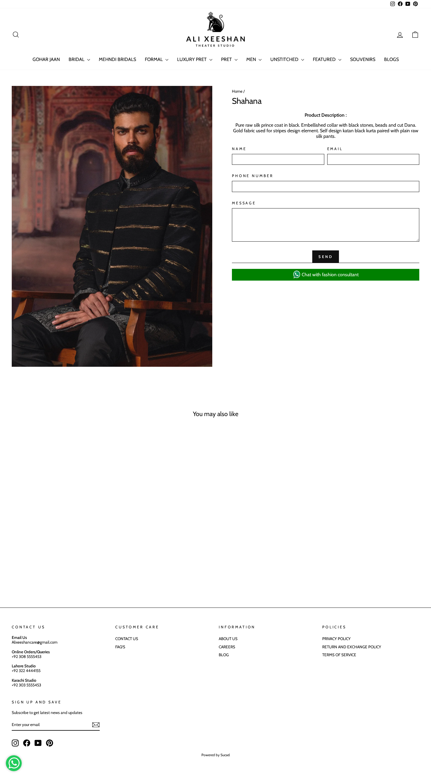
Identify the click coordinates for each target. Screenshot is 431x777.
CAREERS (227, 646)
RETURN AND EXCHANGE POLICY (351, 646)
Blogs (391, 59)
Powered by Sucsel (215, 755)
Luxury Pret (192, 59)
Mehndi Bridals (117, 59)
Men (251, 59)
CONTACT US (126, 638)
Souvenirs (362, 59)
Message (244, 203)
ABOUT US (228, 638)
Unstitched (285, 59)
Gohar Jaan (46, 59)
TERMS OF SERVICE (339, 654)
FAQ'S (120, 646)
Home (237, 91)
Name (239, 149)
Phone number (253, 176)
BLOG (224, 654)
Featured (325, 59)
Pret (227, 59)
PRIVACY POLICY (336, 638)
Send (325, 256)
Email (335, 149)
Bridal (77, 59)
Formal (154, 59)
